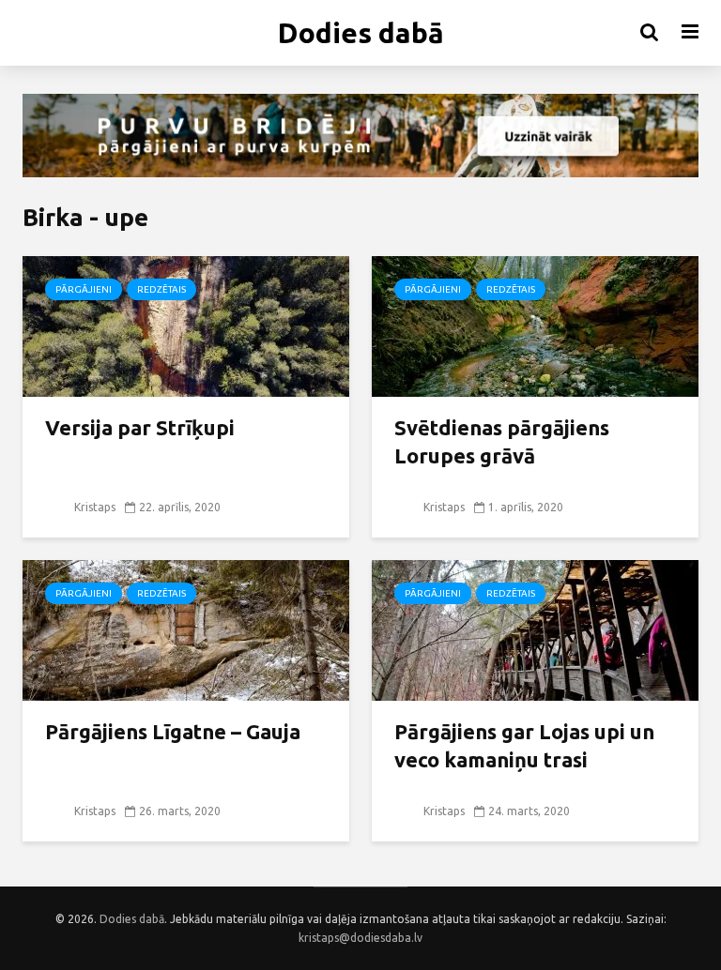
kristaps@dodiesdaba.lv (360, 938)
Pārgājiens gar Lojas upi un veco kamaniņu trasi (524, 745)
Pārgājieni (83, 289)
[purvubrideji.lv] (360, 135)
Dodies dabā (361, 33)
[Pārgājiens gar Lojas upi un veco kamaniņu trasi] (535, 628)
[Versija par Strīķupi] (186, 324)
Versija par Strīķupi (140, 427)
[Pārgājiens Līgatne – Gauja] (186, 628)
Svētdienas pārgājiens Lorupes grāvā (501, 441)
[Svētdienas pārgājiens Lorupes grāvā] (535, 324)
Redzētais (161, 289)
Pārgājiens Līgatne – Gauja (172, 731)
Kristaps (93, 507)
